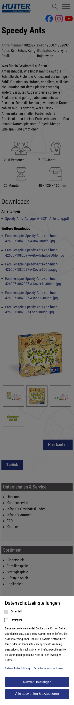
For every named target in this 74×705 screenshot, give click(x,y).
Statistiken (16, 620)
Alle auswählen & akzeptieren (37, 693)
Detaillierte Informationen (48, 668)
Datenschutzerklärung (17, 668)
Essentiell (16, 611)
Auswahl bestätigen (37, 682)
